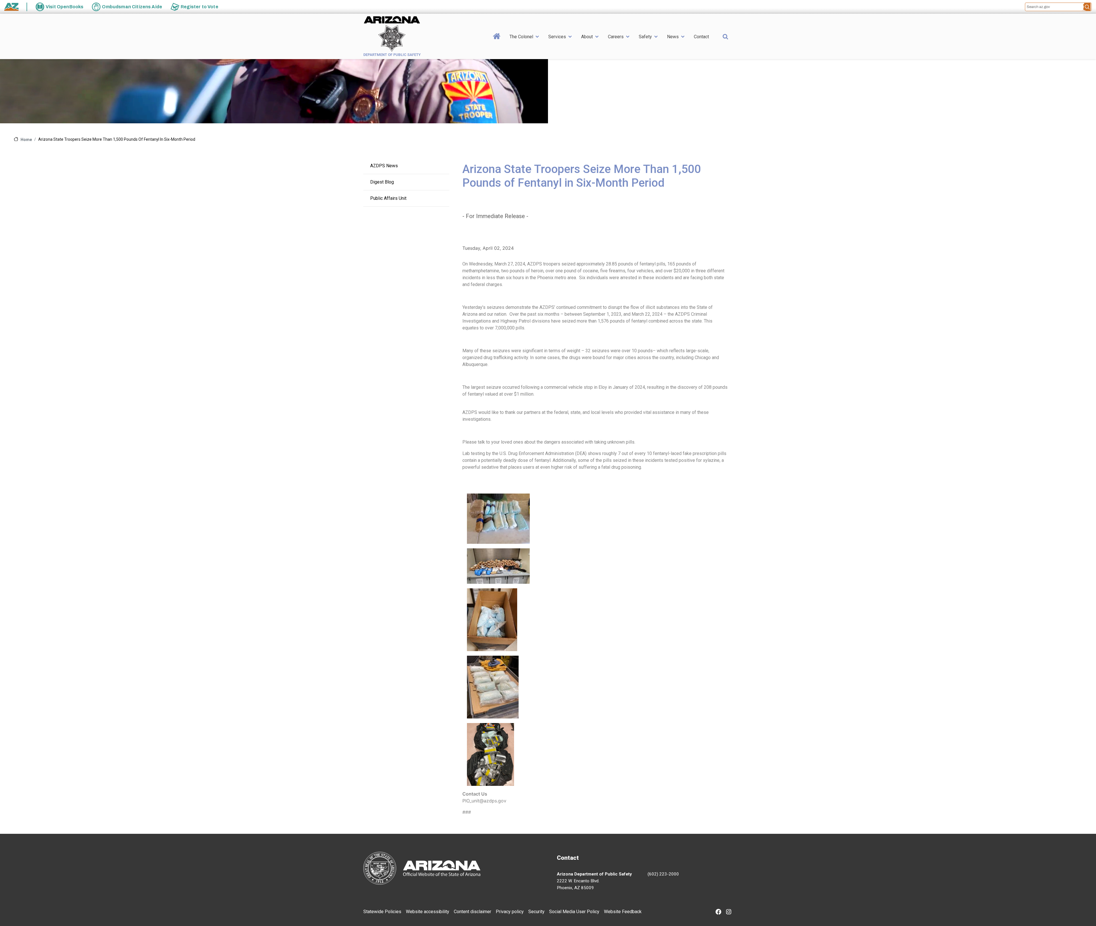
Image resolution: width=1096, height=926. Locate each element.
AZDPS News (384, 165)
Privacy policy (510, 911)
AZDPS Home (497, 45)
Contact (701, 36)
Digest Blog (382, 182)
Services (557, 36)
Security (536, 911)
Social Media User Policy (574, 911)
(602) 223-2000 (663, 874)
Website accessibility (427, 911)
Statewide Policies (382, 911)
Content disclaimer (472, 911)
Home (26, 139)
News (673, 36)
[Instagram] (728, 912)
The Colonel (521, 36)
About (587, 36)
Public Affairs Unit (388, 198)
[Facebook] (719, 912)
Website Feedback (623, 911)
